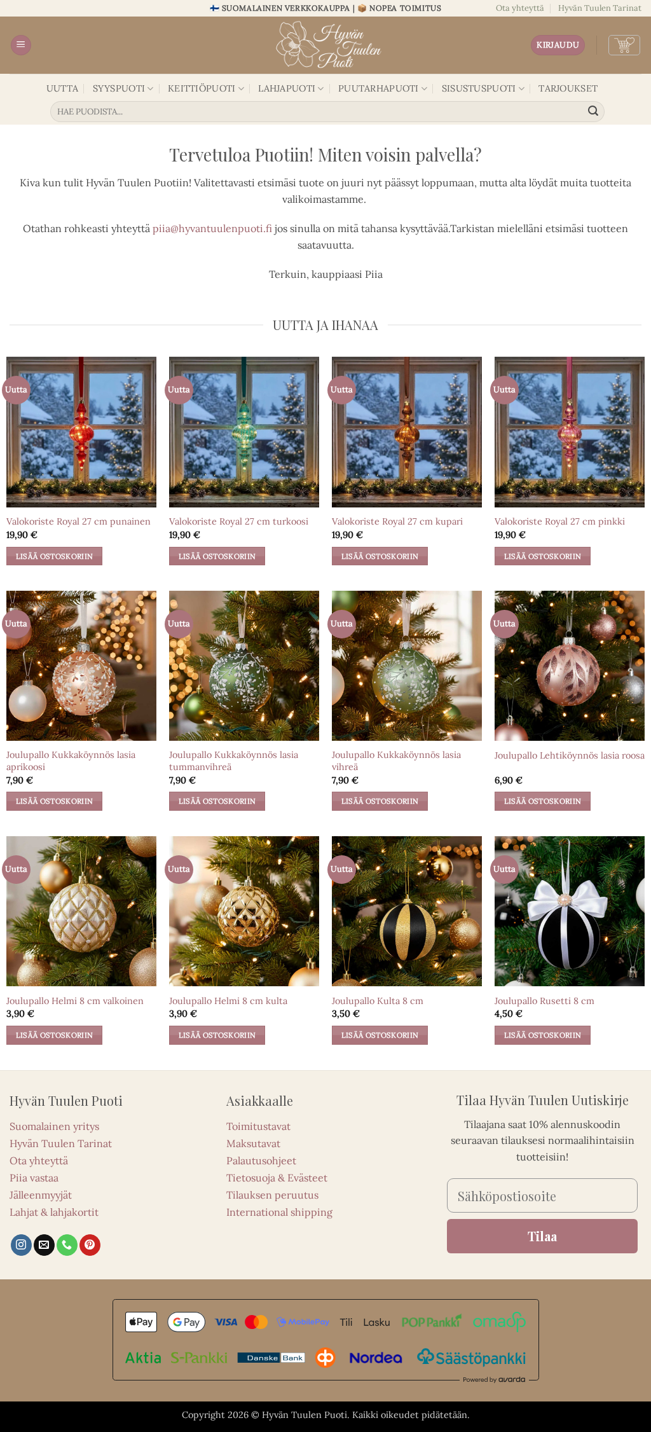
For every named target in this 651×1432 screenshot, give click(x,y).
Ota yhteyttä (520, 8)
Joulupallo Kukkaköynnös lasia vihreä (396, 761)
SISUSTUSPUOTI (479, 88)
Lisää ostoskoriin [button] (54, 556)
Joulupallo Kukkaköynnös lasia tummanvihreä (233, 761)
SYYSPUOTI (119, 88)
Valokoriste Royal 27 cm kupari (397, 521)
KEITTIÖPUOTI (201, 88)
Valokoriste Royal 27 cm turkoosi (238, 521)
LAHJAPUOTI (286, 88)
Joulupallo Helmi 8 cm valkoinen (75, 1001)
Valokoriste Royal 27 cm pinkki (560, 521)
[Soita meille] (67, 1245)
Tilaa (542, 1235)
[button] (21, 45)
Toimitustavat (258, 1126)
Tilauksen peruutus (272, 1194)
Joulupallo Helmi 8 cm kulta (228, 1001)
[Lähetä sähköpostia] (44, 1245)
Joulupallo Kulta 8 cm (377, 1001)
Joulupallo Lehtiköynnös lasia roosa (570, 755)
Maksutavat (253, 1143)
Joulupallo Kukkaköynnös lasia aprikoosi (70, 761)
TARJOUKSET (568, 88)
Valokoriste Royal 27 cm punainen (78, 521)
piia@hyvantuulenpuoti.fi (212, 228)
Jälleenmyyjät (41, 1194)
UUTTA (62, 88)
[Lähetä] (593, 112)
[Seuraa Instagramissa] (21, 1245)
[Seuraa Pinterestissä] (89, 1245)
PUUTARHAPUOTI (378, 88)
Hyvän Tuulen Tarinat (599, 8)
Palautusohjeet (261, 1160)
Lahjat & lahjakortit (54, 1212)
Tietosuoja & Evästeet (276, 1177)
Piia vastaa (34, 1177)
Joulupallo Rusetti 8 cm (544, 1001)
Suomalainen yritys (54, 1126)
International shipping (279, 1212)
